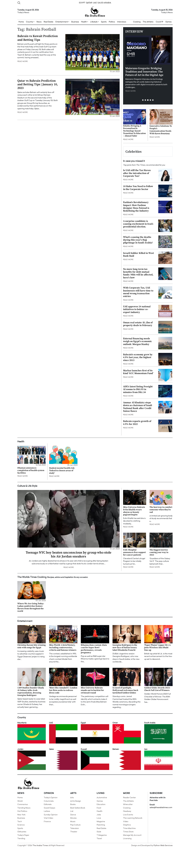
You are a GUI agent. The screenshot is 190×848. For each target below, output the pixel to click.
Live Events (128, 815)
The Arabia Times (40, 845)
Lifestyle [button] (94, 22)
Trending (21, 839)
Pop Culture (75, 825)
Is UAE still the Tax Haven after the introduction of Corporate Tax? (137, 173)
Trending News (23, 808)
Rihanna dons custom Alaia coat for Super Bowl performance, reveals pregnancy (94, 649)
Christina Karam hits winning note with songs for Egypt (31, 646)
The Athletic (148, 22)
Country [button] (30, 22)
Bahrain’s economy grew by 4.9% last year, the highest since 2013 (137, 357)
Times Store (128, 832)
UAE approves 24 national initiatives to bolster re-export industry (136, 309)
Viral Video (48, 818)
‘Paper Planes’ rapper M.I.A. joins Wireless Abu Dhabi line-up (157, 647)
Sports (104, 22)
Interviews (121, 22)
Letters (47, 811)
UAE (95, 3)
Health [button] (84, 22)
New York (21, 815)
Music (73, 822)
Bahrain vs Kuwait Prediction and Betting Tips (37, 38)
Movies (73, 818)
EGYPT (82, 3)
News (39, 22)
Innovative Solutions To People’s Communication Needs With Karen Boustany (161, 130)
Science (21, 825)
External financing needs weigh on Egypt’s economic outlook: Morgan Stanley (137, 341)
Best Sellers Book (77, 808)
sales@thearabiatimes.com (161, 807)
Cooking (136, 22)
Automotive (102, 798)
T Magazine (102, 835)
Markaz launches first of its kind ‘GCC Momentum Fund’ (138, 372)
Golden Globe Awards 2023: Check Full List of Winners (157, 689)
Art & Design (75, 801)
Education (101, 804)
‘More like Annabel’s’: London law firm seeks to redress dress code (63, 690)
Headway (127, 811)
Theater (73, 832)
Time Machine (129, 828)
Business (75, 22)
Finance (47, 822)
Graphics (127, 825)
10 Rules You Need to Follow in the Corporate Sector (138, 188)
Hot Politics (22, 811)
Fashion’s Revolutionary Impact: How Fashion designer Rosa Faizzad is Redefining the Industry (136, 206)
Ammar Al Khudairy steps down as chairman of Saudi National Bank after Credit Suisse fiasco (137, 407)
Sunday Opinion (51, 815)
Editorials (47, 804)
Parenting (101, 825)
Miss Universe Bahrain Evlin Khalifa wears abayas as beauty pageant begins (134, 511)
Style (99, 832)
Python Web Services (163, 845)
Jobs (99, 815)
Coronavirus (22, 804)
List (71, 811)
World (20, 801)
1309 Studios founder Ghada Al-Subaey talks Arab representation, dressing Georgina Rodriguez (30, 691)
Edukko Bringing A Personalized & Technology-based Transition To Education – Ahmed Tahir (134, 131)
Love (99, 818)
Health (99, 811)
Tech (19, 822)
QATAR (89, 3)
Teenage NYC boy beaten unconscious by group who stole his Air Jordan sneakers (68, 554)
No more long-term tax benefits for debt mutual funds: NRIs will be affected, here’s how (138, 273)
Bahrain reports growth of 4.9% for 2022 (137, 423)
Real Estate (48, 22)
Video (125, 822)
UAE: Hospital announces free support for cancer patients (134, 552)
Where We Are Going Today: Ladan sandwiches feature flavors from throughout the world (30, 607)
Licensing (127, 839)
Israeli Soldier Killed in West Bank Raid (138, 254)
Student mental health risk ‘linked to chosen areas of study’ (62, 470)
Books (73, 804)
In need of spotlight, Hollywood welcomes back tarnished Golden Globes (125, 690)
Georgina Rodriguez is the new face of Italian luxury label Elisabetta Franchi (125, 647)
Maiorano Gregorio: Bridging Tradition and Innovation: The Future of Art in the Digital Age (144, 72)
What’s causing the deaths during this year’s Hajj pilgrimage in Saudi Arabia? (138, 240)
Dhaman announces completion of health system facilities (30, 470)
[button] (143, 100)
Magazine (101, 822)
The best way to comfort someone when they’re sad (161, 509)
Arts (72, 798)
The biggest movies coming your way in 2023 (159, 552)
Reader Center (129, 798)
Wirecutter (128, 804)
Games (168, 22)
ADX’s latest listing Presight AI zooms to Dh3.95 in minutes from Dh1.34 (138, 389)
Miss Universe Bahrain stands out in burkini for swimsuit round (92, 690)
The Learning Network (132, 818)
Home (21, 22)
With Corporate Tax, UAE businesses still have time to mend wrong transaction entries (138, 292)
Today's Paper (23, 835)
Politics (112, 22)
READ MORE (22, 61)
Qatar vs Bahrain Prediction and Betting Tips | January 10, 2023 (37, 84)
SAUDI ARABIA (104, 3)
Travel (99, 839)
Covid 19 (159, 22)
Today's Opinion (50, 798)
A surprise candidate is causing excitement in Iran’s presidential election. (138, 224)
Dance (73, 815)
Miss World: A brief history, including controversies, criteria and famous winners (62, 647)
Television (74, 828)
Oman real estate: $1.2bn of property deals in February (138, 324)
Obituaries (21, 832)
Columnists (49, 801)
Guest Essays (49, 808)
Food (99, 808)
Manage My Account (132, 835)
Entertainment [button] (61, 22)
